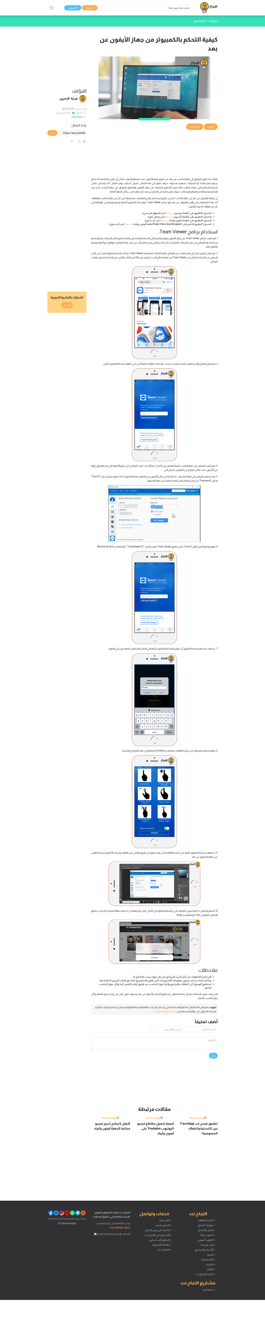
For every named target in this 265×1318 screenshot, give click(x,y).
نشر (213, 1055)
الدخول (90, 7)
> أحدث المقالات (206, 1220)
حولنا (83, 1218)
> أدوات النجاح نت (205, 1274)
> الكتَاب (210, 1269)
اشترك (67, 305)
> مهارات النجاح (206, 1225)
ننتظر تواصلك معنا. (119, 1227)
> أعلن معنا (165, 1220)
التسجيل (73, 7)
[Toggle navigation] (51, 8)
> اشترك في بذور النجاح (158, 1230)
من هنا (169, 212)
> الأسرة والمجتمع (205, 1249)
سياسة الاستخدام (55, 1218)
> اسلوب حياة (207, 1234)
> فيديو (211, 1254)
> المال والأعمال (206, 1230)
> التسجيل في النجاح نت (157, 1234)
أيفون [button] (211, 126)
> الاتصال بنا (164, 1249)
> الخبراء (210, 1264)
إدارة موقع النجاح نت (165, 1011)
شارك (52, 132)
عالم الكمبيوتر (63, 112)
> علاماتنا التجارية (161, 1244)
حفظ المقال (77, 116)
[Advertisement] (154, 151)
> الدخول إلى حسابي (160, 1239)
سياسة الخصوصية (71, 1218)
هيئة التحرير (69, 98)
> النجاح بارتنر (163, 1225)
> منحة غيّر (209, 1289)
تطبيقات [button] (194, 126)
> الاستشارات (208, 1259)
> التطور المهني (206, 1239)
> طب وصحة (208, 1244)
